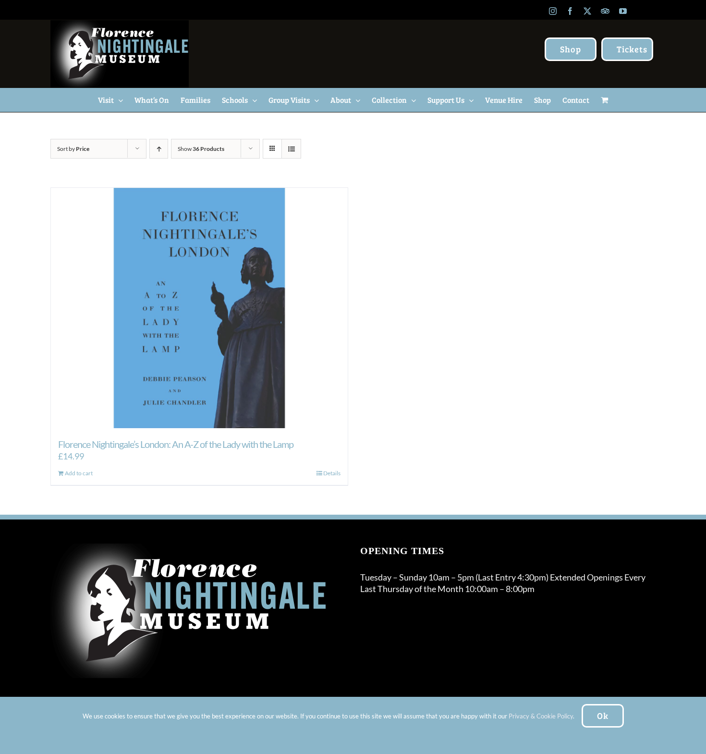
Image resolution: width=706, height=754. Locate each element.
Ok (603, 715)
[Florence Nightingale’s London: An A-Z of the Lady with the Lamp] (199, 308)
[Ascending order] (158, 149)
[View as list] (291, 148)
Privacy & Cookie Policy (541, 716)
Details (332, 473)
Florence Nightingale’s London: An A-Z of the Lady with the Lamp (175, 444)
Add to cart (79, 473)
